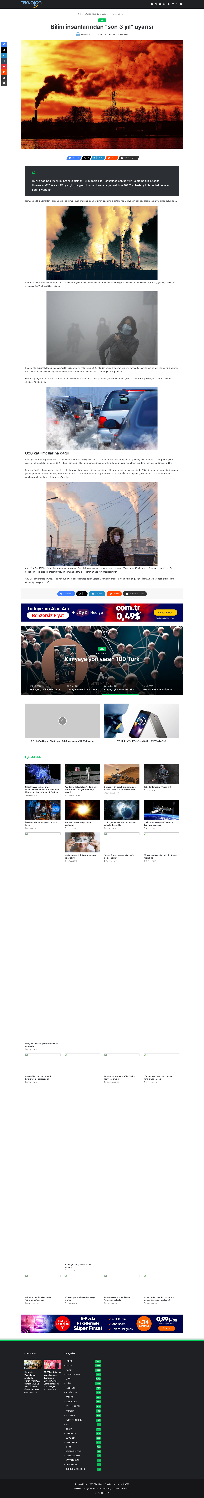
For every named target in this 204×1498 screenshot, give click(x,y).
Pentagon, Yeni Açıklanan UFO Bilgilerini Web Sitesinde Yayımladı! (106, 659)
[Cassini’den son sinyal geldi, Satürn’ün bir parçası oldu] (43, 1064)
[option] (46, 687)
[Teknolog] (31, 4)
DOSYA (69, 1429)
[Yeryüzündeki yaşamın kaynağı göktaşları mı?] (121, 842)
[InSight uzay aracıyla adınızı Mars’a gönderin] (43, 936)
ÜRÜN (68, 1379)
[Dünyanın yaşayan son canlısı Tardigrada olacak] (161, 1064)
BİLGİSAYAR (71, 1392)
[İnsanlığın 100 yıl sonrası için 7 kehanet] (82, 1158)
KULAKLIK (70, 1415)
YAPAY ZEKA (71, 1442)
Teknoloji (69, 1370)
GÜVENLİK (70, 1438)
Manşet (69, 1365)
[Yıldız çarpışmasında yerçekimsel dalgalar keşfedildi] (121, 810)
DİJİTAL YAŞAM (73, 1374)
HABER (69, 1361)
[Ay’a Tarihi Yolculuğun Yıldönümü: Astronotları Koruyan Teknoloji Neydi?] (82, 774)
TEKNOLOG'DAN (73, 1456)
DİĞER (69, 1383)
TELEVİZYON (72, 1401)
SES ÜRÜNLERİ (73, 1406)
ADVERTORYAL (72, 1460)
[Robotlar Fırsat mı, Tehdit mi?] (161, 774)
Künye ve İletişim (91, 1488)
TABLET (69, 1397)
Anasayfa (83, 14)
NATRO (126, 1484)
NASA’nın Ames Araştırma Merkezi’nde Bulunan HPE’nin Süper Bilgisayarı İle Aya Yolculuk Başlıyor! (42, 789)
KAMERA (70, 1411)
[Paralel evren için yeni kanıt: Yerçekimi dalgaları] (121, 1285)
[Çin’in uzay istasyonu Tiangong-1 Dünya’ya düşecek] (161, 810)
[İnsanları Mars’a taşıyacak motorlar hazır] (43, 810)
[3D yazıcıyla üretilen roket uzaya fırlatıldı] (82, 1285)
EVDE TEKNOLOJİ (74, 1420)
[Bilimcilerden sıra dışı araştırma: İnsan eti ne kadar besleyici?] (161, 1285)
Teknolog (84, 34)
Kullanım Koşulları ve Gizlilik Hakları (115, 1488)
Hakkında (78, 1488)
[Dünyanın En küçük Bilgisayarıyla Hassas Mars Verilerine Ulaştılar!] (121, 774)
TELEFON (70, 1388)
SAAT (68, 1424)
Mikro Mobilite (72, 1464)
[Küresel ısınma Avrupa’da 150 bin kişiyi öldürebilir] (121, 1064)
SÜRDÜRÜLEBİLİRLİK (75, 1469)
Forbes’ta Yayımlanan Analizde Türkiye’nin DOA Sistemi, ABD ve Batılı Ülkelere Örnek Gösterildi (32, 1381)
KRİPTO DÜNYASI (73, 1451)
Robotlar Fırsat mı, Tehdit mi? (157, 787)
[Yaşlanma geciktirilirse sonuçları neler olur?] (82, 842)
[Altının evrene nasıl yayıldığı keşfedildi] (82, 810)
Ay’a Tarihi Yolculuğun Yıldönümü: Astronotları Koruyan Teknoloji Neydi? (81, 789)
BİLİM (91, 14)
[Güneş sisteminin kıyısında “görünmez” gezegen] (43, 1285)
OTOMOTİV (71, 1433)
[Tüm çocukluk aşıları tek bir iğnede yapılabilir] (161, 842)
